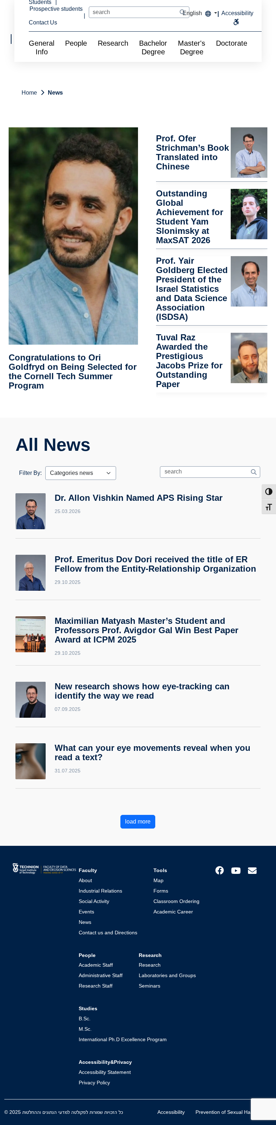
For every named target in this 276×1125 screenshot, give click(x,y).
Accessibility (171, 1112)
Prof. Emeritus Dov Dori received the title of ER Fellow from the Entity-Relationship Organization (155, 563)
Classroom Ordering (176, 901)
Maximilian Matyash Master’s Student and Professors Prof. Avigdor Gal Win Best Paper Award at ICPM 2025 (146, 630)
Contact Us (43, 22)
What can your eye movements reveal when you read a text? (152, 752)
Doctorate (231, 43)
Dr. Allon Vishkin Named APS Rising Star (138, 498)
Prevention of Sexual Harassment (234, 1112)
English (193, 13)
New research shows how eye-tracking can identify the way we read (142, 690)
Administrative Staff (101, 975)
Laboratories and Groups (167, 975)
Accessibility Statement (105, 1072)
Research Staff (95, 986)
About (85, 880)
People (76, 43)
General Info (41, 47)
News (85, 922)
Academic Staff (96, 965)
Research (113, 43)
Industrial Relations (100, 891)
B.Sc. (85, 1018)
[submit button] (183, 12)
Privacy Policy (94, 1082)
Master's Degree (191, 47)
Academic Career (173, 912)
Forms (160, 891)
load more (138, 821)
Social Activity (94, 901)
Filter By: (30, 473)
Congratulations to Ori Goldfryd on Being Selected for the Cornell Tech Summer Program (73, 371)
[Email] (252, 870)
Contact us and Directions (108, 932)
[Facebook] (219, 870)
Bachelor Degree (153, 47)
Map (158, 880)
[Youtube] (236, 870)
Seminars (149, 986)
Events (86, 912)
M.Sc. (85, 1029)
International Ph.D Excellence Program (123, 1039)
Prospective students (56, 9)
